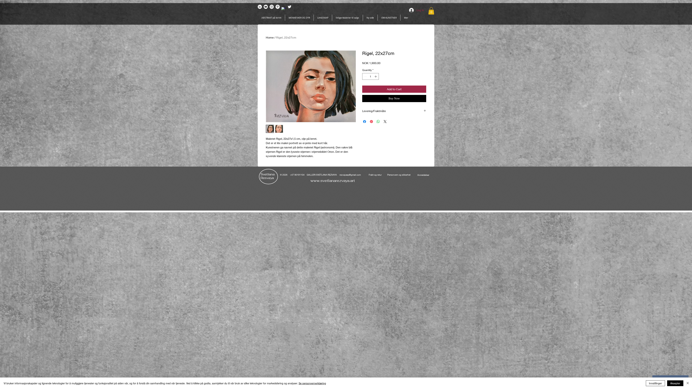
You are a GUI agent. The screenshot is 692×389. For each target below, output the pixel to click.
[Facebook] (283, 9)
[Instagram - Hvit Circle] (272, 7)
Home (270, 37)
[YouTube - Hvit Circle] (266, 7)
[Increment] (376, 76)
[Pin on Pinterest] (371, 121)
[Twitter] (289, 7)
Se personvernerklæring (312, 383)
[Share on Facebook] (364, 121)
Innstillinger (655, 383)
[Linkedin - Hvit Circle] (260, 7)
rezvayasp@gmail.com (350, 174)
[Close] (688, 383)
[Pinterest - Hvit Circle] (278, 7)
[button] (431, 11)
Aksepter (675, 383)
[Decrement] (365, 76)
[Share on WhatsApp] (378, 121)
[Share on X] (385, 121)
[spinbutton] (370, 76)
